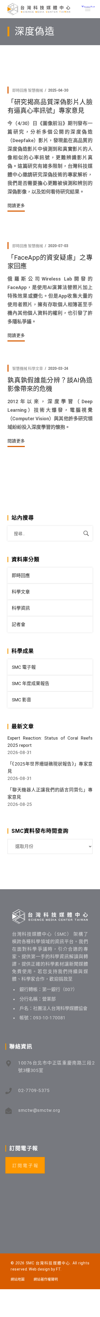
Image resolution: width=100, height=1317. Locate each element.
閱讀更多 (16, 205)
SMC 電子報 (24, 667)
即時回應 (19, 90)
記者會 (18, 624)
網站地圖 (18, 1279)
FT (58, 1269)
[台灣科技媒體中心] (38, 9)
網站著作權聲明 (46, 1279)
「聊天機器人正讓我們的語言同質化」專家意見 (50, 793)
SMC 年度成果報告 (30, 683)
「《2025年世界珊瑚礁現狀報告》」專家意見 (50, 767)
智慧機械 (35, 90)
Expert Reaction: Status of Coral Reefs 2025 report (50, 741)
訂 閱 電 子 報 (25, 1165)
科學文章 (35, 368)
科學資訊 (21, 608)
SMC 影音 (21, 699)
